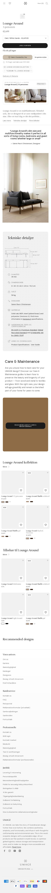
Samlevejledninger (10, 711)
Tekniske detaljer (20, 121)
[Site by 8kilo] (32, 869)
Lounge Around (12, 496)
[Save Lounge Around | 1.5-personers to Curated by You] (21, 490)
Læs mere (7, 121)
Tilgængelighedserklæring (13, 796)
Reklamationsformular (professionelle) (18, 760)
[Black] (6, 623)
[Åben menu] (4, 3)
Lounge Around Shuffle (37, 496)
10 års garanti (8, 792)
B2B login (6, 736)
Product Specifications (20, 345)
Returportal (7, 704)
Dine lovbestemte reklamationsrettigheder (20, 812)
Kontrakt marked (9, 740)
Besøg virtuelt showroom (13, 679)
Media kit (6, 744)
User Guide (35, 345)
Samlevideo (7, 715)
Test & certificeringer (11, 752)
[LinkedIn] (19, 851)
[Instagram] (9, 851)
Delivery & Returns (10, 76)
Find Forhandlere (9, 683)
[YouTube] (14, 851)
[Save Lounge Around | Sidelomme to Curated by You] (21, 578)
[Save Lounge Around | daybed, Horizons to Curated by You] (45, 524)
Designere (7, 675)
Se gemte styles (41, 57)
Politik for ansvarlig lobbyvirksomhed (17, 784)
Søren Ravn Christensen (21, 304)
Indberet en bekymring (12, 804)
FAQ (4, 700)
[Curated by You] (9, 3)
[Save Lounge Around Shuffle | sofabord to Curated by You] (45, 490)
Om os (5, 659)
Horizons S (27, 319)
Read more (16, 847)
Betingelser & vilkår (10, 788)
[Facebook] (4, 851)
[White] (2, 623)
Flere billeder (34, 121)
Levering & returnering (12, 773)
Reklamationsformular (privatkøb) (16, 708)
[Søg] (47, 3)
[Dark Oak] (6, 502)
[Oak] (2, 502)
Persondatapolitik (10, 776)
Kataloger (7, 671)
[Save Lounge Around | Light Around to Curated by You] (21, 612)
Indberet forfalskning (11, 800)
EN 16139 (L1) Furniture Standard (24, 330)
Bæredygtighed (9, 667)
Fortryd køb (7, 719)
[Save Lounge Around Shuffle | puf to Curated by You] (21, 524)
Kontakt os (7, 696)
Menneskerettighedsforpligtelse (16, 780)
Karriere (6, 663)
